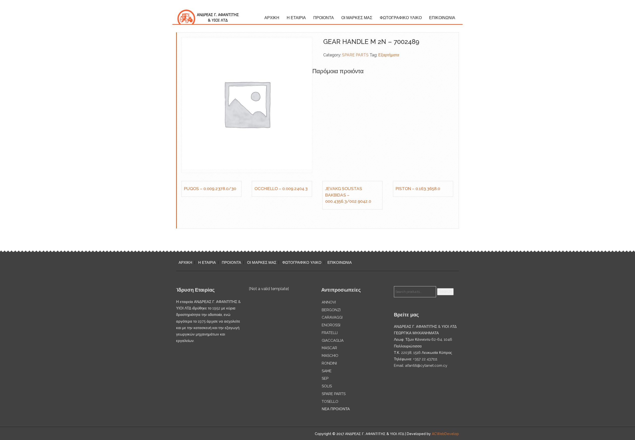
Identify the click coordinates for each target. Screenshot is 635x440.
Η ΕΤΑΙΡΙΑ (296, 17)
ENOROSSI (331, 325)
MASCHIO (330, 355)
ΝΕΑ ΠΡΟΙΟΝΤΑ (336, 409)
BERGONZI (331, 310)
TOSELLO (330, 401)
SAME (327, 371)
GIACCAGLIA (333, 340)
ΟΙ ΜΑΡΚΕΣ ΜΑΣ (356, 17)
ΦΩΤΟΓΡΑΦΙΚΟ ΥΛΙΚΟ (401, 17)
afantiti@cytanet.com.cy (426, 365)
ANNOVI (329, 302)
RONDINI (329, 363)
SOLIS (327, 386)
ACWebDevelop (445, 434)
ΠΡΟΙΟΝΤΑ (323, 17)
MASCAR (329, 348)
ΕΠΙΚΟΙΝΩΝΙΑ (442, 17)
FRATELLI (330, 333)
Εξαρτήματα (388, 55)
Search (445, 291)
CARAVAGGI (332, 317)
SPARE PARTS (355, 55)
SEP (325, 378)
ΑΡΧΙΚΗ (271, 17)
